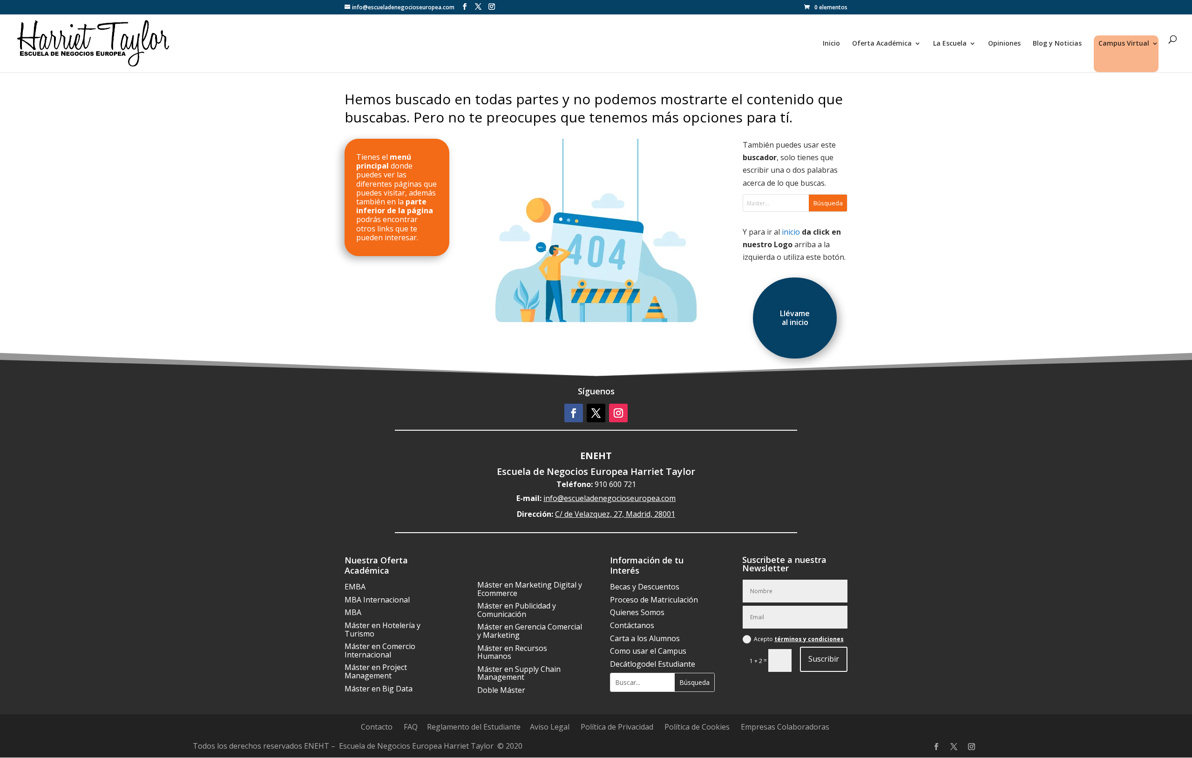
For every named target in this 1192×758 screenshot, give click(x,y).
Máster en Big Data (379, 689)
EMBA (355, 587)
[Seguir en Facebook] (573, 413)
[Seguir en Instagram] (618, 413)
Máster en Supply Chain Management (519, 673)
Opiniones (1004, 43)
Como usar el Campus (648, 651)
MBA (353, 612)
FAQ (411, 727)
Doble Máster (501, 690)
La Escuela (950, 43)
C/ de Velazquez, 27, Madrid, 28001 (615, 514)
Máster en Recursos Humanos (512, 652)
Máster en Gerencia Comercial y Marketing (529, 631)
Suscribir (823, 659)
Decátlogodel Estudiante (652, 664)
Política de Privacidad (617, 727)
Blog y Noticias (1057, 43)
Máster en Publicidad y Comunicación (516, 610)
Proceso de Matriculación (654, 600)
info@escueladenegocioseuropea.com (609, 498)
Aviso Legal (549, 727)
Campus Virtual (1123, 43)
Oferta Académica (882, 43)
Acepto (799, 639)
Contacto (377, 727)
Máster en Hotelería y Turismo (382, 629)
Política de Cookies (697, 727)
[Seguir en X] (596, 413)
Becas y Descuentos (644, 587)
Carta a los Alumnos (645, 638)
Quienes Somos (637, 612)
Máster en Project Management (376, 671)
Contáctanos (632, 625)
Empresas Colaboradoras (785, 727)
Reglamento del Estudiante (474, 727)
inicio (791, 232)
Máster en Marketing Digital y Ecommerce (529, 589)
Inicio (831, 43)
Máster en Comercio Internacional (380, 650)
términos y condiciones (809, 639)
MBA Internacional (377, 600)
